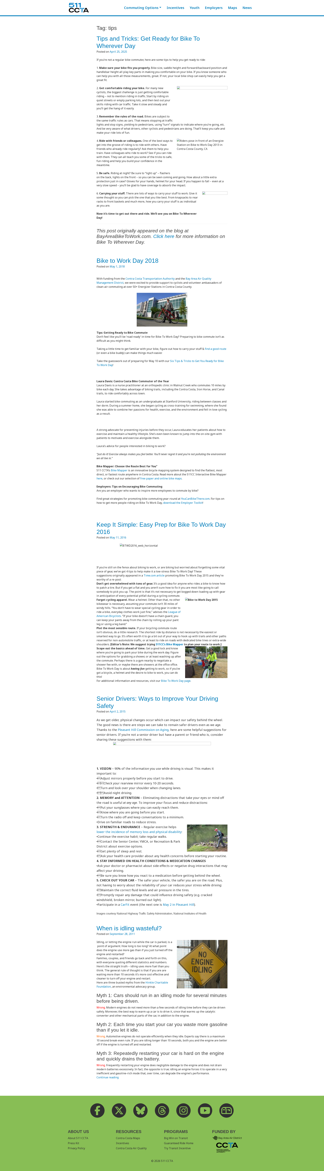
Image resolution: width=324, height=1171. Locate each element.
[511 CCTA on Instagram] (183, 1110)
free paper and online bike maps (161, 478)
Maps (232, 7)
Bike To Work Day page (176, 681)
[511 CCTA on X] (119, 1110)
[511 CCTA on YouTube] (205, 1110)
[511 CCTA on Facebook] (97, 1110)
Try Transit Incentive (177, 1148)
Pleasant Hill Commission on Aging (143, 730)
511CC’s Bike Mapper (169, 644)
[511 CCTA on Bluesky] (140, 1110)
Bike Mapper (119, 470)
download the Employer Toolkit (183, 503)
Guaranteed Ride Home (178, 1143)
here (99, 478)
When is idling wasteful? (129, 928)
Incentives (175, 7)
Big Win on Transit (176, 1138)
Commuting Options (141, 7)
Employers (214, 7)
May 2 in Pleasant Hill (178, 905)
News (247, 7)
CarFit (125, 905)
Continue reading (108, 1077)
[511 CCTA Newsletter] (226, 1110)
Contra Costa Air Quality (131, 1148)
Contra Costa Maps (128, 1138)
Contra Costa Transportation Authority (150, 278)
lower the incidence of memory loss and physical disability (139, 832)
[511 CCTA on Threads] (162, 1110)
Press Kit (73, 1143)
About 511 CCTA (78, 1138)
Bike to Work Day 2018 (127, 260)
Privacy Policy (76, 1148)
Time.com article (154, 575)
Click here (163, 236)
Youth (194, 7)
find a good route (215, 349)
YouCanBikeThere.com (195, 499)
